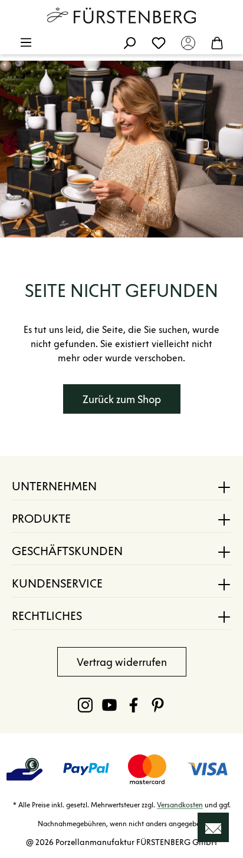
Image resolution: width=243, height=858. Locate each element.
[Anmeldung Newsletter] (213, 827)
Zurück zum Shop (122, 399)
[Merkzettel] (158, 42)
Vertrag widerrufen (122, 662)
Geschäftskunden (67, 551)
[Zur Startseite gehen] (121, 15)
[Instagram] (85, 704)
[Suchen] (129, 42)
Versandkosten (180, 804)
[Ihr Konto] (188, 42)
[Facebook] (133, 704)
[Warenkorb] (217, 42)
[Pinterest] (157, 704)
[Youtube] (109, 704)
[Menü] (26, 42)
